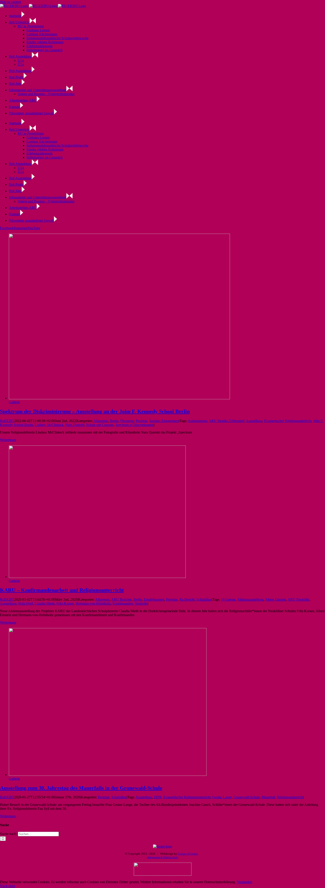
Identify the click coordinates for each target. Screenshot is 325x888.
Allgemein (101, 421)
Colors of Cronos (188, 853)
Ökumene (127, 421)
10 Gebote (228, 599)
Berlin (114, 421)
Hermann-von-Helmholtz (93, 603)
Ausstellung (254, 421)
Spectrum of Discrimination (134, 425)
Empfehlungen (154, 599)
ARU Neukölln (298, 599)
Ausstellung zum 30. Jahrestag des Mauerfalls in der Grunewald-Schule (81, 788)
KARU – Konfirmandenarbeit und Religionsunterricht (62, 590)
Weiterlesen (8, 440)
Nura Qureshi (74, 425)
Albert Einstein (275, 599)
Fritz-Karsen (65, 603)
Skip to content (10, 2)
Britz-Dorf (25, 603)
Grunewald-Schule (246, 797)
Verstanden (244, 882)
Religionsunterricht (290, 797)
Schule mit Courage (100, 425)
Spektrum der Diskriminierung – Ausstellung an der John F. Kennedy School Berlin (95, 411)
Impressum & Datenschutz (162, 857)
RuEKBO (7, 421)
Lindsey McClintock (49, 425)
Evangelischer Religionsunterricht (287, 421)
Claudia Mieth (45, 603)
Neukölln (141, 603)
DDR (158, 797)
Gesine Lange (222, 797)
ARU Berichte (121, 599)
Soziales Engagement (164, 421)
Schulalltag (204, 599)
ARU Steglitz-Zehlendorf (226, 421)
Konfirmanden (123, 603)
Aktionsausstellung (250, 599)
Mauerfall (268, 797)
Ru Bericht (187, 599)
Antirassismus (197, 421)
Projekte (141, 421)
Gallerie (14, 402)
